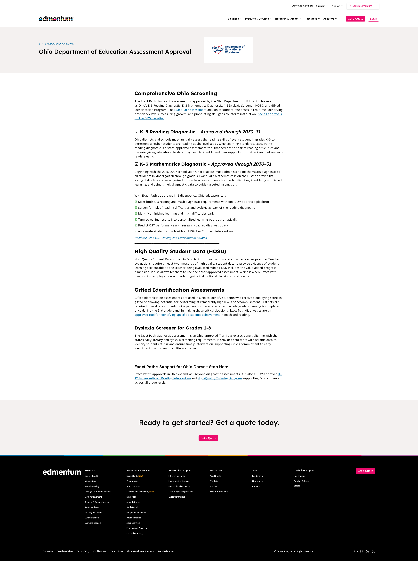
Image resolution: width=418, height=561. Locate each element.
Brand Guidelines (65, 551)
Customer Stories (177, 496)
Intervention (90, 481)
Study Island (132, 507)
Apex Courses (133, 486)
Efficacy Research (177, 476)
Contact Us (48, 551)
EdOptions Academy (136, 512)
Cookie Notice (99, 551)
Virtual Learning (92, 486)
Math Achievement (93, 496)
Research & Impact (180, 470)
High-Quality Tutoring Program (220, 378)
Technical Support (304, 470)
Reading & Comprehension (97, 502)
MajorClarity (132, 476)
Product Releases (302, 481)
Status (297, 485)
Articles (213, 486)
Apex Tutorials (133, 502)
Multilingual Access (94, 512)
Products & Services (138, 470)
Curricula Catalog (93, 523)
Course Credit (91, 476)
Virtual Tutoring (134, 517)
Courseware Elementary (140, 491)
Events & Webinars (219, 491)
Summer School (92, 517)
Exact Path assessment (190, 110)
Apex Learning (133, 523)
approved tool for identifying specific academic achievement (177, 315)
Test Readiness (92, 507)
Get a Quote (355, 18)
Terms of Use (116, 551)
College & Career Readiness (98, 491)
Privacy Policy (83, 551)
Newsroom (257, 481)
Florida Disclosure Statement (140, 551)
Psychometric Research (179, 481)
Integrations (299, 476)
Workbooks (215, 476)
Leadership (257, 476)
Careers (256, 486)
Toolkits (214, 481)
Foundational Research (179, 486)
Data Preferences (166, 551)
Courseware (132, 481)
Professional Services (137, 528)
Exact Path (131, 496)
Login (373, 18)
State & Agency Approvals (181, 491)
